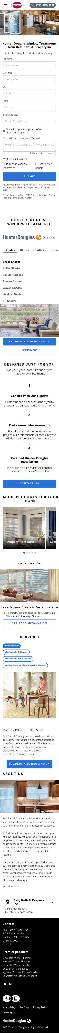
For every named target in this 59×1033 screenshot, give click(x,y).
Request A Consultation (29, 342)
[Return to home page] (20, 5)
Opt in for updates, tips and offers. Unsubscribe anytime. (24, 131)
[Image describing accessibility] (11, 998)
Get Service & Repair (45, 166)
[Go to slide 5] (35, 552)
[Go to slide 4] (32, 552)
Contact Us (29, 483)
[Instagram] (10, 984)
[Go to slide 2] (27, 552)
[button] (5, 5)
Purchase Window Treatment (15, 166)
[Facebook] (5, 984)
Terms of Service (19, 197)
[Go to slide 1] (24, 553)
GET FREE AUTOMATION (29, 623)
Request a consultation (29, 764)
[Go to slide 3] (29, 552)
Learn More (29, 350)
